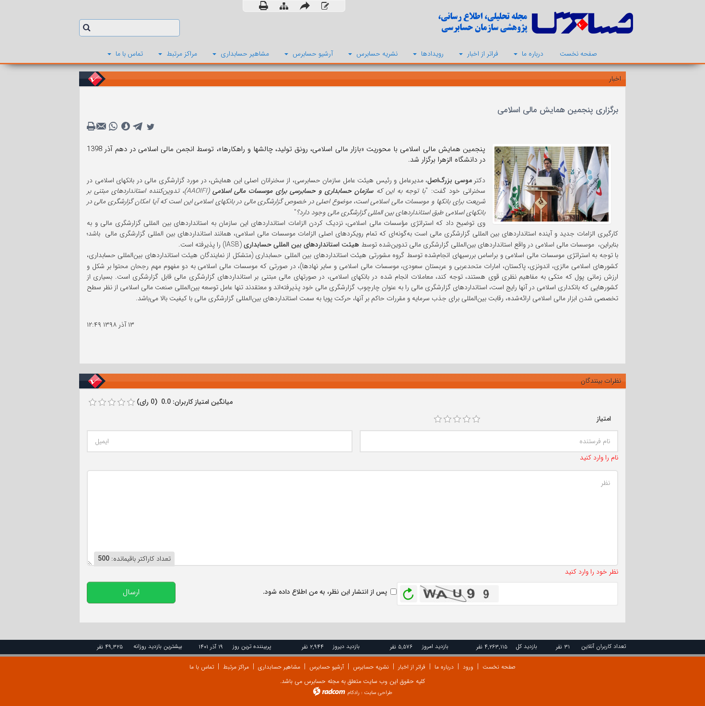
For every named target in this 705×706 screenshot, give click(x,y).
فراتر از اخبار (411, 666)
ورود (468, 666)
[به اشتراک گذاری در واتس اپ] (113, 126)
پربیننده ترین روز (252, 646)
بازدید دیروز (346, 646)
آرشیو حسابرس (326, 666)
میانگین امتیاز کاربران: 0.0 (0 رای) (185, 402)
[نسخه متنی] (92, 126)
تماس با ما (201, 666)
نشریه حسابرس (371, 666)
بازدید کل (526, 646)
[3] (457, 419)
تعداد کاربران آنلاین (603, 646)
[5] (476, 419)
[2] (447, 419)
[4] (466, 419)
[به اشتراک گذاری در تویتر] (150, 126)
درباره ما (444, 666)
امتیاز (604, 418)
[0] (92, 402)
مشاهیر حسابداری (279, 666)
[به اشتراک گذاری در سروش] (125, 126)
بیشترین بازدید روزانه (157, 646)
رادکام (353, 693)
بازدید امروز (435, 646)
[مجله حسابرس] (496, 23)
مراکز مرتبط (236, 666)
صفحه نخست (499, 666)
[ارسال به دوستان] (305, 6)
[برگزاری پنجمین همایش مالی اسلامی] (552, 183)
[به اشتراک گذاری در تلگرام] (138, 126)
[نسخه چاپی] (263, 6)
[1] (438, 419)
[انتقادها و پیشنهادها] (325, 6)
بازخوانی (408, 591)
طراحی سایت (378, 693)
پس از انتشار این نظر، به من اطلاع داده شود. (325, 592)
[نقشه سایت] (284, 6)
